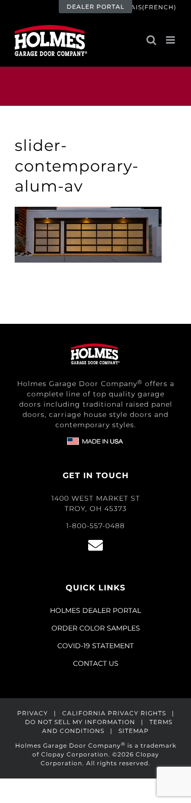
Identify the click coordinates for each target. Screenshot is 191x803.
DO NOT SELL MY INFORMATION (80, 722)
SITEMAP (134, 730)
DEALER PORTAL (95, 6)
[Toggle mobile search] (151, 40)
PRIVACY (32, 713)
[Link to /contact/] (95, 545)
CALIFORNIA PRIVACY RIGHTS (114, 713)
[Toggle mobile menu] (171, 40)
